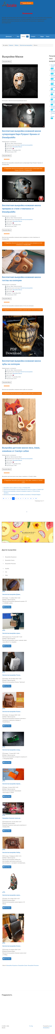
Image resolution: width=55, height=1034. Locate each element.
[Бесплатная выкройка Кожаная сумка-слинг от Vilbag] (13, 928)
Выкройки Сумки (23, 965)
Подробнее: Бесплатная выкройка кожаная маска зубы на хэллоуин (22, 393)
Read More (7, 607)
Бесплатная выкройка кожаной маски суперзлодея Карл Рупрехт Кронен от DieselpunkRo (21, 134)
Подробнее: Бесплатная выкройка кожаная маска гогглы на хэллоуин (23, 309)
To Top (31, 1026)
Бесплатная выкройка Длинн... (12, 594)
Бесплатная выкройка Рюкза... (12, 675)
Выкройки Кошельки (12, 965)
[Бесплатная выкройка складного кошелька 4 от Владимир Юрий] (13, 739)
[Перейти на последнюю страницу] (36, 498)
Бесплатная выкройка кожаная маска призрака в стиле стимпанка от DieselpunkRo (21, 208)
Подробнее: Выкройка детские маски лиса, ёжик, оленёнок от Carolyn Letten (23, 481)
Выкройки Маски (7, 61)
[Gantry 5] (9, 4)
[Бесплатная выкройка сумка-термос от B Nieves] (13, 882)
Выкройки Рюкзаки (33, 965)
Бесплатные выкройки (26, 145)
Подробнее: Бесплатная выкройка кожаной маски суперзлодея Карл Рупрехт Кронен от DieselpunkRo (23, 169)
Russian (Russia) (27, 3)
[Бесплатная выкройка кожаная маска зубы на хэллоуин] (23, 336)
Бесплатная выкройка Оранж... (12, 784)
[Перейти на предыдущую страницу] (6, 498)
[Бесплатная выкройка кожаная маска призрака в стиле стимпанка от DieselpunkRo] (23, 188)
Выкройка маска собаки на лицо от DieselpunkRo (17, 487)
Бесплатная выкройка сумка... (12, 633)
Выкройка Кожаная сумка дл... (12, 818)
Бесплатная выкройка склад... (12, 750)
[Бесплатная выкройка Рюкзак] (13, 661)
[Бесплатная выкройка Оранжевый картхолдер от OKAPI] (13, 774)
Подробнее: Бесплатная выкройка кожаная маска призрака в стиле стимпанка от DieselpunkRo (23, 243)
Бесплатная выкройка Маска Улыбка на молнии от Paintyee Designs (22, 494)
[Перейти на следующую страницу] (33, 498)
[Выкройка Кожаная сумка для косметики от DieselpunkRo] (13, 808)
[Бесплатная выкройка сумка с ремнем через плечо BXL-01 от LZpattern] (13, 621)
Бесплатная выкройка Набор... (12, 852)
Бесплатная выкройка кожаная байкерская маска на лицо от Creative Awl (23, 489)
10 (30, 498)
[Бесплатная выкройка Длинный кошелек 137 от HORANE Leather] (13, 584)
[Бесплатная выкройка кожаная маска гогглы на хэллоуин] (23, 261)
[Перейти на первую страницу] (3, 498)
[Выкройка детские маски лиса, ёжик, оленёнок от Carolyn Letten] (19, 421)
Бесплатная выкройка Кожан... (12, 711)
